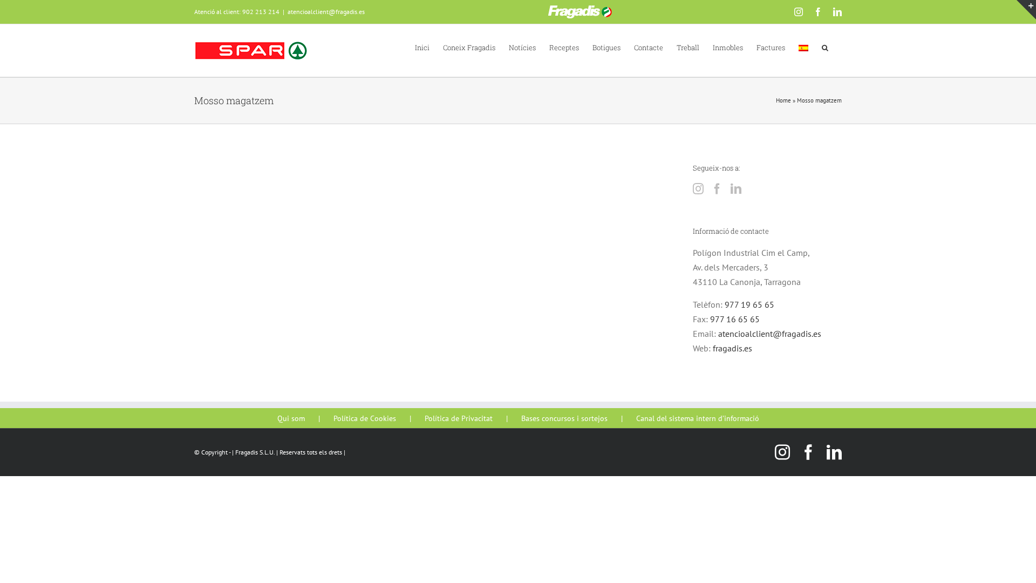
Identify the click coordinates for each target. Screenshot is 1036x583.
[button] (825, 47)
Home (783, 100)
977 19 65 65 (749, 304)
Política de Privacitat (459, 418)
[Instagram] (698, 189)
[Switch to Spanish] (803, 47)
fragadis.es (732, 348)
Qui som (291, 418)
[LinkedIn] (736, 189)
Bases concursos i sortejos (564, 418)
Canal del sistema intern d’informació (697, 418)
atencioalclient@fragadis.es (326, 12)
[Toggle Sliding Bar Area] (1026, 9)
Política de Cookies (364, 418)
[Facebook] (717, 189)
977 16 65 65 (735, 319)
